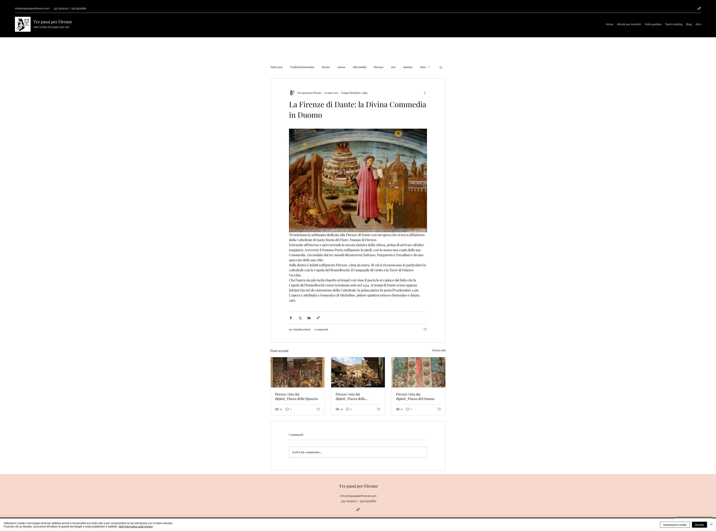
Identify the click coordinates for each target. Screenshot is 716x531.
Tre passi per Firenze (52, 21)
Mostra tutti (439, 350)
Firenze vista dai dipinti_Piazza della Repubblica (350, 396)
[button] (441, 67)
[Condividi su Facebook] (291, 318)
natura (341, 67)
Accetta (699, 525)
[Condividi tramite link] (318, 318)
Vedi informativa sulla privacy (136, 526)
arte (393, 67)
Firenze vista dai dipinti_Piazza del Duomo (415, 396)
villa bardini (359, 67)
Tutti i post (276, 67)
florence (379, 67)
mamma (407, 67)
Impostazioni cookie (675, 525)
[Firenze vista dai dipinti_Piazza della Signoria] (297, 372)
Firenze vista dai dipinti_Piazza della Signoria (296, 396)
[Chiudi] (711, 524)
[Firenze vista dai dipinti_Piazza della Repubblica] (358, 372)
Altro (423, 67)
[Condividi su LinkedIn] (309, 318)
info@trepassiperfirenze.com (32, 8)
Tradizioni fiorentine (302, 67)
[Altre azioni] (425, 92)
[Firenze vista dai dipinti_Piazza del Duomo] (418, 372)
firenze (326, 67)
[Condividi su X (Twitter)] (300, 318)
